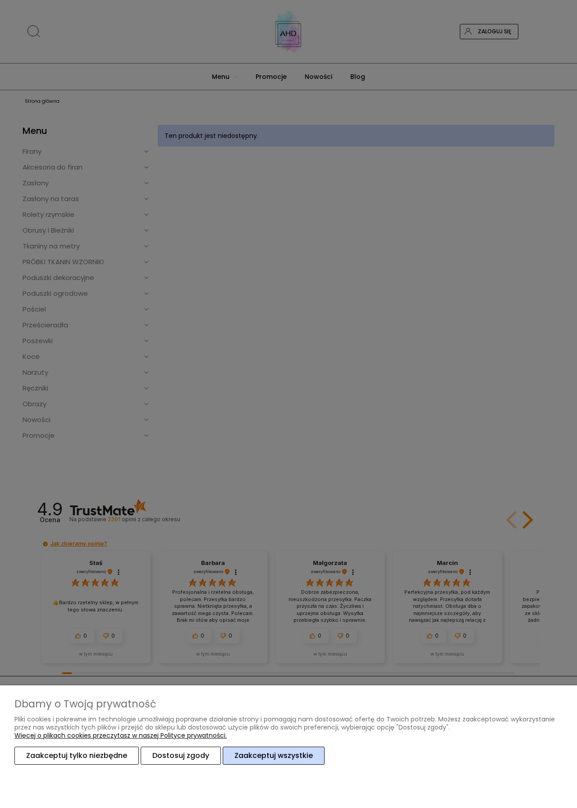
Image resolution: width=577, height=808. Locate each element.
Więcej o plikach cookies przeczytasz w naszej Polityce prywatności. (120, 735)
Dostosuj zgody (180, 755)
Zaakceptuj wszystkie (273, 755)
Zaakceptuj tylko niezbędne (76, 755)
